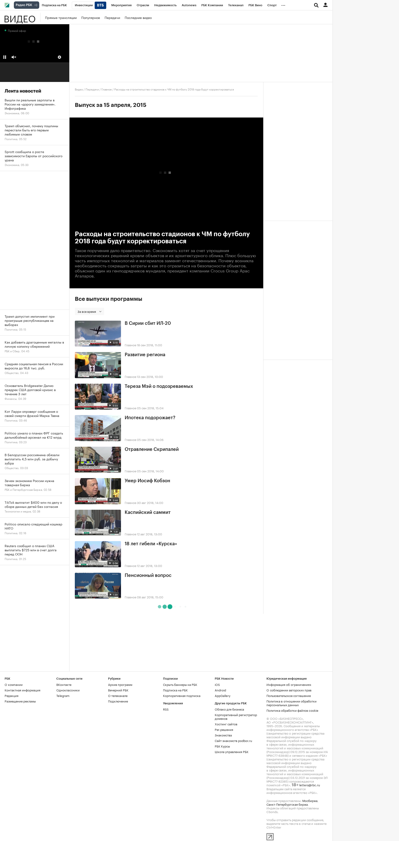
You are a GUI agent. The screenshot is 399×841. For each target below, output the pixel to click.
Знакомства (223, 734)
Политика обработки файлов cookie (292, 710)
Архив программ (120, 684)
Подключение (118, 701)
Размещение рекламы (20, 701)
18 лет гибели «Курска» (151, 544)
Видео (20, 17)
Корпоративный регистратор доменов (236, 716)
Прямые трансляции (61, 17)
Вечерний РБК (118, 689)
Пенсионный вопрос (148, 575)
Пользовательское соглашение (288, 695)
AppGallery (222, 695)
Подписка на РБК (175, 689)
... (283, 4)
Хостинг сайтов (226, 723)
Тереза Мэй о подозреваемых (159, 386)
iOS (217, 684)
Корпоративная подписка (181, 695)
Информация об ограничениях (288, 684)
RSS (166, 709)
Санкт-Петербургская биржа (287, 804)
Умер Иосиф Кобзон (147, 481)
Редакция (11, 695)
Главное (106, 89)
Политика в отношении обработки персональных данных (291, 703)
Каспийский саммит (148, 512)
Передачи (112, 17)
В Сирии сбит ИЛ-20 (148, 323)
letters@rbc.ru (309, 784)
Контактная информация (22, 689)
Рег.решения (224, 729)
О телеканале (117, 695)
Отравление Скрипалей (152, 449)
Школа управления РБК (231, 751)
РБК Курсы (222, 746)
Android (220, 689)
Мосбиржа (309, 800)
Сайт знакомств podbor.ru (233, 740)
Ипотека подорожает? (150, 418)
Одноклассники (68, 689)
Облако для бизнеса (229, 709)
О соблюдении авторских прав (288, 689)
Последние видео (138, 17)
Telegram (63, 695)
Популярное (90, 17)
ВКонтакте (63, 684)
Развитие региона (145, 355)
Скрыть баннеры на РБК (180, 684)
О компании (14, 684)
